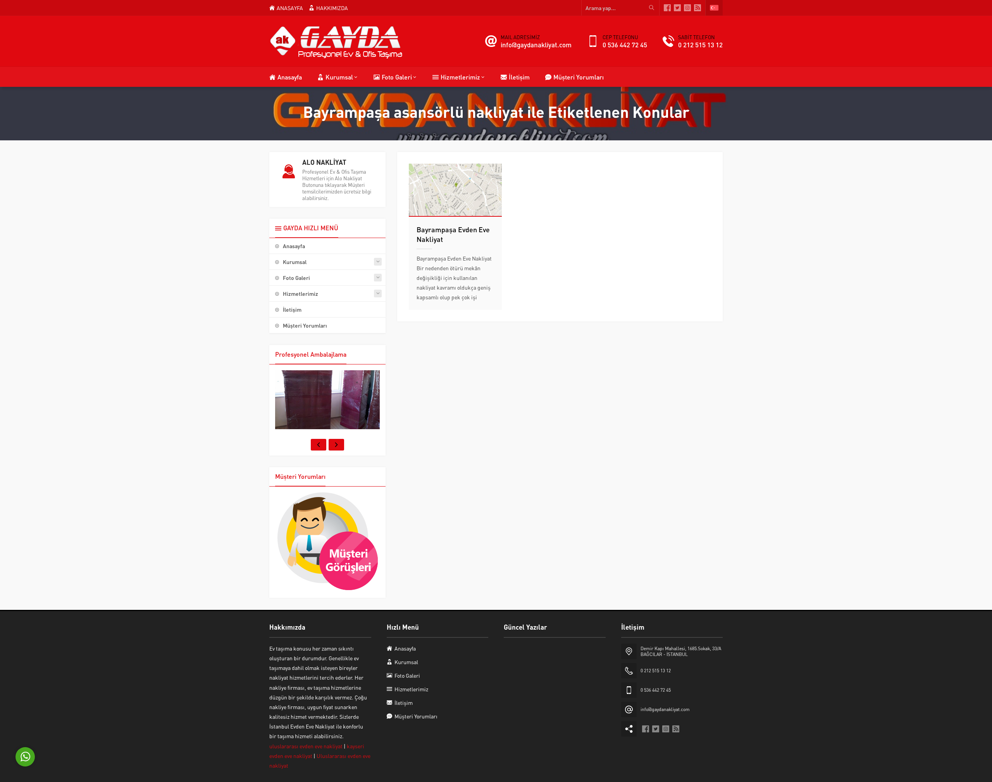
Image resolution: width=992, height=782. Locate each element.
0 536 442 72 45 (625, 44)
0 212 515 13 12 (700, 44)
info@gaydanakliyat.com (536, 44)
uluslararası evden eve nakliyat (306, 745)
